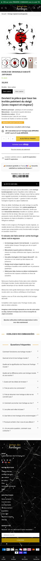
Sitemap (4, 520)
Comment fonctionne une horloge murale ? (17, 352)
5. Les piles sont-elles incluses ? (13, 409)
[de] (9, 462)
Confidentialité (6, 505)
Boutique (13, 559)
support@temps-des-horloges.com (13, 456)
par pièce (5, 480)
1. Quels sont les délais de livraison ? (15, 382)
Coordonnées (6, 502)
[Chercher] (6, 8)
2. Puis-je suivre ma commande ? (14, 388)
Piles (3, 483)
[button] (38, 8)
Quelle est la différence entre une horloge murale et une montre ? (19, 374)
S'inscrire (20, 540)
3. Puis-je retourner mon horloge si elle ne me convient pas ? (18, 395)
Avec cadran (19, 91)
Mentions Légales (7, 517)
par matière (5, 477)
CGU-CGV (5, 514)
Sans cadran (7, 91)
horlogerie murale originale (27, 225)
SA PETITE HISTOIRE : (11, 184)
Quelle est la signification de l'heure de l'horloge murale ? (19, 365)
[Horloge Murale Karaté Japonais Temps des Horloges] (15, 62)
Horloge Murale (7, 471)
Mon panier (25, 559)
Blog (3, 489)
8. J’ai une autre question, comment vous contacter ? (17, 429)
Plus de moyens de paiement (20, 149)
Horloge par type (7, 474)
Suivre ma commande (9, 486)
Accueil (4, 14)
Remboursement (7, 508)
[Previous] (5, 63)
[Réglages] (34, 8)
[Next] (36, 63)
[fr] (3, 462)
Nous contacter (7, 499)
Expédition (5, 511)
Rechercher (36, 559)
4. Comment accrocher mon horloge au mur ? (18, 403)
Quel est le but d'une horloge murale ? (16, 358)
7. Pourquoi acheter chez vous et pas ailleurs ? (18, 422)
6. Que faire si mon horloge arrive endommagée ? (19, 416)
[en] (6, 462)
